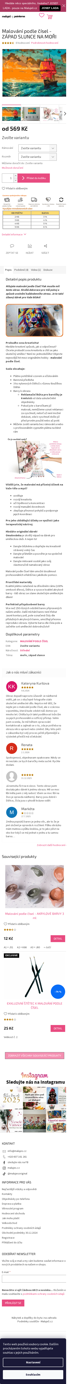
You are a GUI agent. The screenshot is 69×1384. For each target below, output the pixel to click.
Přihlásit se (13, 1303)
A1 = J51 (8, 947)
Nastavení (33, 1362)
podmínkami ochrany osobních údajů (43, 1294)
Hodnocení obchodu (13, 1213)
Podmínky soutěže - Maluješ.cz (35, 1321)
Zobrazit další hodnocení (51, 845)
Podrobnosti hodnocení (44, 43)
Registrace (8, 1238)
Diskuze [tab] (48, 270)
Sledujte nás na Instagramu (35, 1082)
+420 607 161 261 (17, 1157)
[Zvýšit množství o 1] (15, 176)
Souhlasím (33, 1375)
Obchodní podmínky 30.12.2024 (19, 1233)
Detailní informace (12, 235)
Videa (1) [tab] (36, 270)
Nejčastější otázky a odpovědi (19, 1189)
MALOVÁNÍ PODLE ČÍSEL (34, 641)
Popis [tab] (8, 270)
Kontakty (7, 1194)
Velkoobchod (9, 1223)
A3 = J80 (35, 947)
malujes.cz (14, 1168)
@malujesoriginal (17, 1174)
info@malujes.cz (17, 1151)
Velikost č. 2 (10, 1037)
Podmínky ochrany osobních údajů (21, 1228)
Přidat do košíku (36, 178)
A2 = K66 (22, 947)
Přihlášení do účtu (12, 1243)
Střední (25, 650)
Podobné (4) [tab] (21, 270)
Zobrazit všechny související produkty (34, 1055)
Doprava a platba (11, 1204)
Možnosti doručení (12, 168)
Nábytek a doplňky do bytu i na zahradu (34, 1318)
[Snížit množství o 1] (15, 180)
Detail (58, 938)
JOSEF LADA (50, 8)
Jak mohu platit (10, 1218)
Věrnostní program (12, 1209)
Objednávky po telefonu (16, 1199)
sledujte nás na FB (18, 1162)
